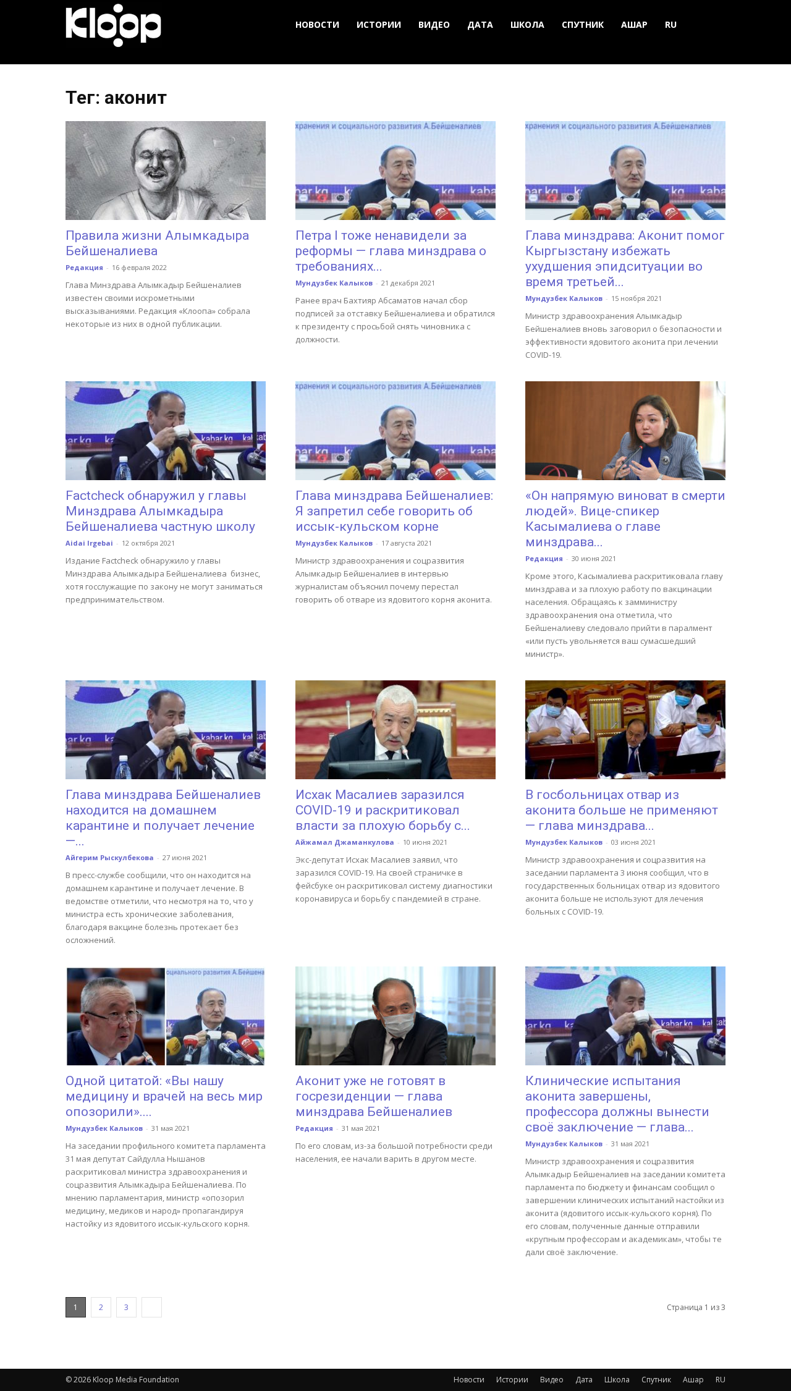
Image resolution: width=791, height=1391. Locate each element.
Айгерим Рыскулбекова (110, 857)
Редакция (84, 267)
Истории (379, 24)
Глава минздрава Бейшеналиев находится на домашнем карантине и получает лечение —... (163, 817)
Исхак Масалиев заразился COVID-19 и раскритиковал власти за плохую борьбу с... (382, 810)
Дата (480, 24)
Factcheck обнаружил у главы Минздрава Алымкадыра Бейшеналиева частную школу (160, 511)
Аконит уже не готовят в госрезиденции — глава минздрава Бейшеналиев (373, 1096)
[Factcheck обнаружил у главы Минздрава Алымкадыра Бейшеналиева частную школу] (166, 430)
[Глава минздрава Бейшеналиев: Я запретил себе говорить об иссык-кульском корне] (395, 430)
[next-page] (152, 1307)
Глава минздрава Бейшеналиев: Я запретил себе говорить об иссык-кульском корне (394, 511)
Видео (434, 24)
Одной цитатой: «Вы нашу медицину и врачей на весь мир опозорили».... (164, 1096)
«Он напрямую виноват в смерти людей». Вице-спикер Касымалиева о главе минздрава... (625, 518)
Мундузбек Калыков (334, 282)
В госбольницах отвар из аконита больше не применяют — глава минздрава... (621, 810)
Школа (527, 24)
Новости (317, 24)
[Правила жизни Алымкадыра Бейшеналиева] (166, 170)
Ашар (634, 24)
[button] (710, 25)
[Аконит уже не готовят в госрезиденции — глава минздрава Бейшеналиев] (395, 1015)
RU (671, 24)
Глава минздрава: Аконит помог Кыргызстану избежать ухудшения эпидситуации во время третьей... (625, 258)
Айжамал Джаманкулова (344, 842)
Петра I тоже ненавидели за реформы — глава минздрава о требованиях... (390, 251)
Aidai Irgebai (89, 543)
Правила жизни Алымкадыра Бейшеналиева (157, 243)
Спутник (583, 24)
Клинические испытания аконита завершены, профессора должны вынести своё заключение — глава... (617, 1104)
